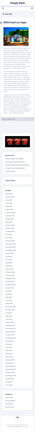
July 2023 (9, 234)
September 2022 (11, 250)
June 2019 (9, 347)
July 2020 (9, 313)
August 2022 (10, 253)
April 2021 (9, 300)
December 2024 (11, 212)
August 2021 (10, 288)
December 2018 (11, 366)
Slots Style (10, 403)
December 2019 (11, 328)
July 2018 (9, 382)
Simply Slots (17, 3)
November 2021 (11, 278)
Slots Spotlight (11, 400)
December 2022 (11, 244)
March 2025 (10, 209)
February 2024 (11, 225)
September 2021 (11, 284)
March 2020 (10, 322)
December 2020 (11, 306)
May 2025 (9, 206)
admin (13, 119)
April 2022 (9, 266)
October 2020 (10, 309)
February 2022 (11, 272)
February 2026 (11, 197)
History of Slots (11, 171)
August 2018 (10, 378)
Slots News (10, 397)
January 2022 (10, 275)
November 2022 (11, 247)
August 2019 (10, 341)
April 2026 (9, 194)
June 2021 (9, 294)
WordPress (17, 426)
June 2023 (9, 237)
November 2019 (11, 331)
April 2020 (9, 319)
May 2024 (9, 222)
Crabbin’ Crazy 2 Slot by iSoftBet (16, 168)
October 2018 (10, 372)
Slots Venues (20, 119)
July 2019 (9, 344)
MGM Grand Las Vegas (14, 22)
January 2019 (10, 363)
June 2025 (9, 203)
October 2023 (10, 231)
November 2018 (11, 369)
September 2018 (11, 375)
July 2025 (9, 200)
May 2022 (9, 262)
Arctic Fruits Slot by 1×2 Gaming (16, 162)
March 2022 (10, 269)
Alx (27, 426)
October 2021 (10, 281)
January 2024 (10, 228)
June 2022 (9, 259)
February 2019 (11, 360)
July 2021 (9, 291)
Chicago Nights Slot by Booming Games (18, 165)
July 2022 (9, 256)
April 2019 (9, 353)
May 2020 (9, 316)
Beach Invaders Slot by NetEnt (15, 158)
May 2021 (9, 297)
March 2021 (10, 303)
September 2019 (11, 338)
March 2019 (10, 357)
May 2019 (9, 350)
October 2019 (10, 335)
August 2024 (10, 219)
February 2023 (11, 240)
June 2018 (9, 385)
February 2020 (11, 325)
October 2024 (10, 215)
